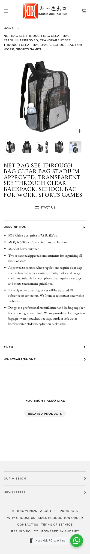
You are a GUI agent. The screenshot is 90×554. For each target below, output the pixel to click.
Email (9, 347)
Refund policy (24, 531)
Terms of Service (57, 524)
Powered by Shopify (60, 531)
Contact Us (45, 207)
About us (48, 511)
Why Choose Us (21, 518)
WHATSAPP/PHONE (20, 359)
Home (9, 28)
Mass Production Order (60, 518)
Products (69, 511)
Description (15, 226)
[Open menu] (11, 11)
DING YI (22, 511)
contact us (31, 295)
